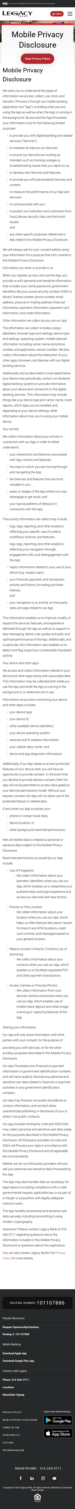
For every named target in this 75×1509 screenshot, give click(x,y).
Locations (8, 1387)
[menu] (70, 14)
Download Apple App (15, 1353)
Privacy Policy (12, 1412)
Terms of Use (11, 1427)
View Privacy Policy (37, 58)
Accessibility (11, 1435)
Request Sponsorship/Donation (21, 1327)
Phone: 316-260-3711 (16, 1379)
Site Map (8, 1442)
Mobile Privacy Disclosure (20, 1420)
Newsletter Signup (13, 1394)
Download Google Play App (18, 1360)
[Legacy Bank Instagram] (43, 1478)
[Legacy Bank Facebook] (20, 1478)
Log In (58, 14)
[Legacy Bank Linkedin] (32, 1478)
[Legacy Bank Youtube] (54, 1478)
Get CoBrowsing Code (13, 1450)
